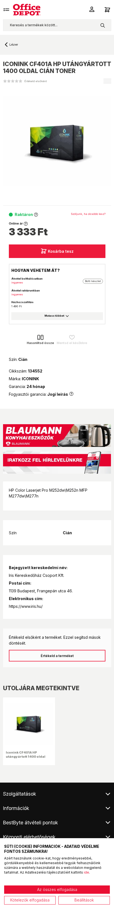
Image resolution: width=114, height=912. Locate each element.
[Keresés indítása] (102, 25)
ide (86, 872)
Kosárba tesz (61, 251)
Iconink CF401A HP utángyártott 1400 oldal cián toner (25, 756)
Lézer (13, 44)
